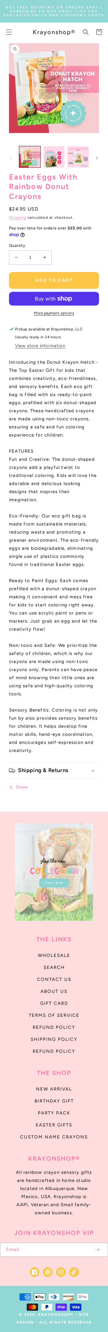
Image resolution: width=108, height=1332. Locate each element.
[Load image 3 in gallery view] (78, 156)
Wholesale (54, 955)
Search (54, 967)
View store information (40, 345)
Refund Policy (54, 1051)
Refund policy (54, 1027)
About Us (54, 991)
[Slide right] (97, 158)
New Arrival (54, 1089)
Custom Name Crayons (54, 1137)
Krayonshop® (56, 1314)
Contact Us (54, 979)
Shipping (17, 217)
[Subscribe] (97, 1250)
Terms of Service (54, 1015)
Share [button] (22, 787)
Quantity (17, 245)
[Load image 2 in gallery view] (54, 156)
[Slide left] (11, 158)
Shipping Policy (54, 1039)
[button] (9, 32)
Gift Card (54, 1003)
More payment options (54, 313)
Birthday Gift (54, 1101)
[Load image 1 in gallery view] (29, 156)
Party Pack (54, 1113)
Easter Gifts (54, 1125)
